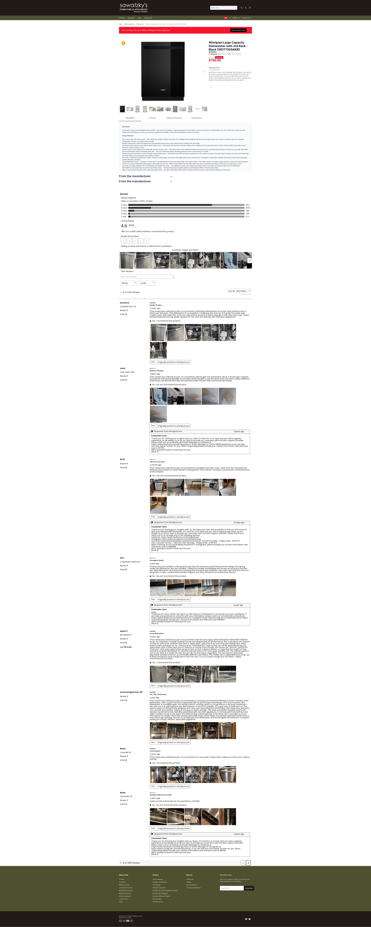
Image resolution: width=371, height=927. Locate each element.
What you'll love (214, 68)
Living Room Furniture (126, 887)
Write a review (230, 52)
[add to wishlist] (211, 87)
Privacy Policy (157, 899)
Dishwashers (140, 24)
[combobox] (223, 8)
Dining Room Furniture (126, 890)
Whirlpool (214, 54)
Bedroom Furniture (125, 893)
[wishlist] (250, 8)
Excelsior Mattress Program (161, 896)
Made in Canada (124, 885)
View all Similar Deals (238, 30)
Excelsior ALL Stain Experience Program (165, 890)
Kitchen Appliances (129, 24)
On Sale (121, 879)
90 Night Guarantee (159, 887)
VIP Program (157, 885)
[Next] (204, 71)
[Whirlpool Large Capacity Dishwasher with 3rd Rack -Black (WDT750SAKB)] (163, 71)
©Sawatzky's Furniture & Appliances (129, 916)
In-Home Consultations (160, 882)
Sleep (121, 902)
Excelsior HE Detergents (160, 893)
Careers (188, 882)
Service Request (158, 879)
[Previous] (121, 71)
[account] (246, 8)
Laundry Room (123, 899)
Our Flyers (122, 882)
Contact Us (189, 879)
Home (120, 24)
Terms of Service (158, 902)
